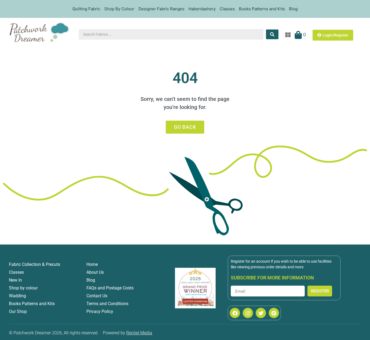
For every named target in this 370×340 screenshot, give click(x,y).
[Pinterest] (274, 313)
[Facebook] (235, 313)
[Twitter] (261, 313)
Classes (227, 8)
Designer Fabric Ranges (161, 8)
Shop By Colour (119, 8)
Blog (293, 8)
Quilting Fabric (86, 8)
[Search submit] (272, 34)
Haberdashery (202, 8)
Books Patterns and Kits (262, 8)
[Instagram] (248, 313)
